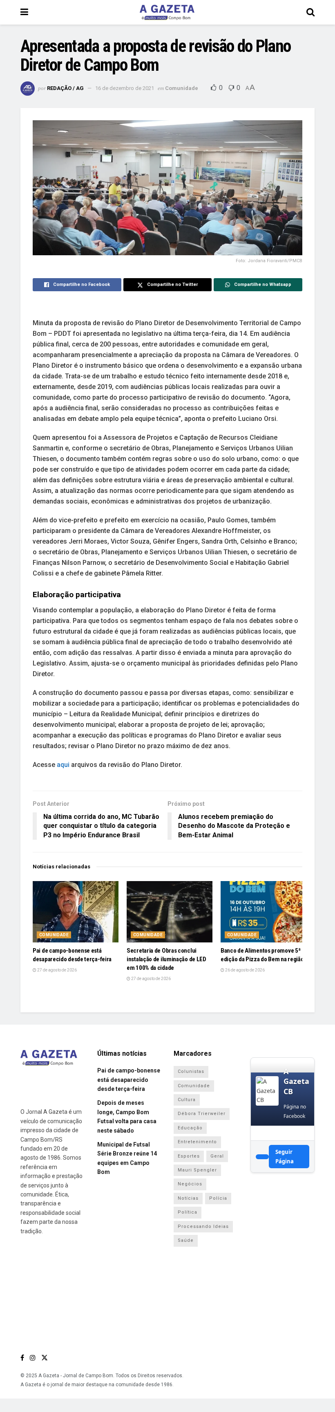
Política (187, 1212)
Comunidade (181, 88)
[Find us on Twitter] (44, 1358)
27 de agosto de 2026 (56, 970)
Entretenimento (197, 1141)
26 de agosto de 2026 (244, 970)
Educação (190, 1128)
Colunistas (191, 1071)
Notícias (188, 1198)
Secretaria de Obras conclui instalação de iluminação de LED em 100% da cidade (166, 959)
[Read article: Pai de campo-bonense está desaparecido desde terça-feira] (75, 911)
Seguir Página (284, 1156)
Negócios (190, 1184)
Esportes (189, 1156)
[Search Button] (310, 12)
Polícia (218, 1198)
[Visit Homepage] (167, 12)
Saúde (186, 1240)
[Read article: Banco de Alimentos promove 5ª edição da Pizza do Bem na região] (263, 911)
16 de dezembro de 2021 (124, 88)
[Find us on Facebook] (22, 1358)
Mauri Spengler (197, 1170)
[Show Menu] (24, 12)
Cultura (187, 1099)
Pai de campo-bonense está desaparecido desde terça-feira (128, 1079)
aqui (64, 765)
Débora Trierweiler (202, 1113)
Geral (217, 1156)
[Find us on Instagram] (33, 1358)
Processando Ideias (203, 1226)
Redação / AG (65, 88)
